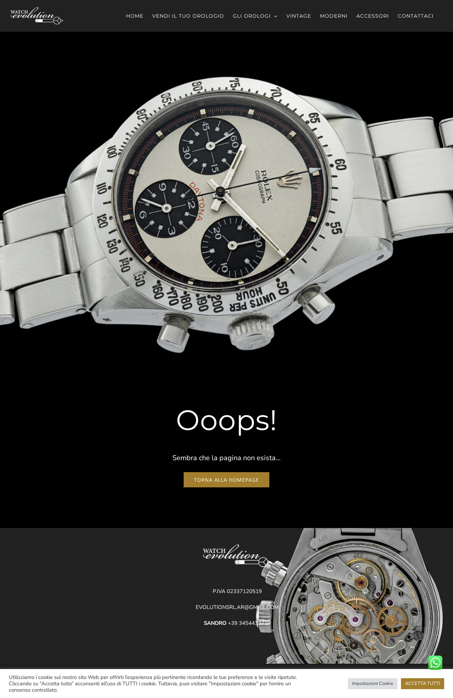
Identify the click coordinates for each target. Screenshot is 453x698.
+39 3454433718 (237, 623)
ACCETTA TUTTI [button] (422, 683)
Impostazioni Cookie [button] (372, 683)
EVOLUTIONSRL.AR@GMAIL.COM (237, 607)
